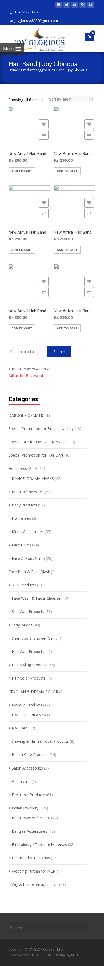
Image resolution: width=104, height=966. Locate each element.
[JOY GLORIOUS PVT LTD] (35, 38)
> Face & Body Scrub (27, 558)
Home (13, 69)
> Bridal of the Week (26, 491)
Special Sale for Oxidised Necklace (38, 441)
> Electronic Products (27, 794)
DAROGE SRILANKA (29, 714)
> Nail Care (18, 728)
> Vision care (19, 781)
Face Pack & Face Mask (29, 571)
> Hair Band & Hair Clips (29, 857)
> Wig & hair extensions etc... (33, 884)
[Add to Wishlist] (44, 124)
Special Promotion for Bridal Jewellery (41, 428)
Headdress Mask (23, 468)
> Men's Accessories (26, 531)
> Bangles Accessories (28, 831)
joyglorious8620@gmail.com (36, 20)
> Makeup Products (25, 704)
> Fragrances (20, 518)
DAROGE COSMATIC (26, 415)
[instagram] (82, 5)
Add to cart (21, 171)
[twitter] (66, 5)
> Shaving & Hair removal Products (39, 741)
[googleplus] (90, 5)
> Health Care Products (29, 754)
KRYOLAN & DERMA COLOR (33, 691)
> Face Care (19, 544)
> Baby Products (23, 505)
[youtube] (74, 5)
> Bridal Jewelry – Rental (29, 368)
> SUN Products (22, 584)
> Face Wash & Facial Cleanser (35, 598)
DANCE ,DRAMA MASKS (33, 478)
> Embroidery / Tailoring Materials (38, 844)
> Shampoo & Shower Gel (31, 638)
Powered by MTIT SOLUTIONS (31, 955)
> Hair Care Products (26, 651)
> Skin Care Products (26, 611)
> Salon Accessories (26, 768)
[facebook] (58, 5)
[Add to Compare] (44, 135)
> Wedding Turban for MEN (32, 871)
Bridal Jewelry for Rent (31, 817)
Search (59, 351)
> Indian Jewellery (23, 807)
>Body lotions (21, 625)
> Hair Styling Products (28, 664)
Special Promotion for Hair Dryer (37, 455)
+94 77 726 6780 (27, 12)
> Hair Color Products (27, 678)
